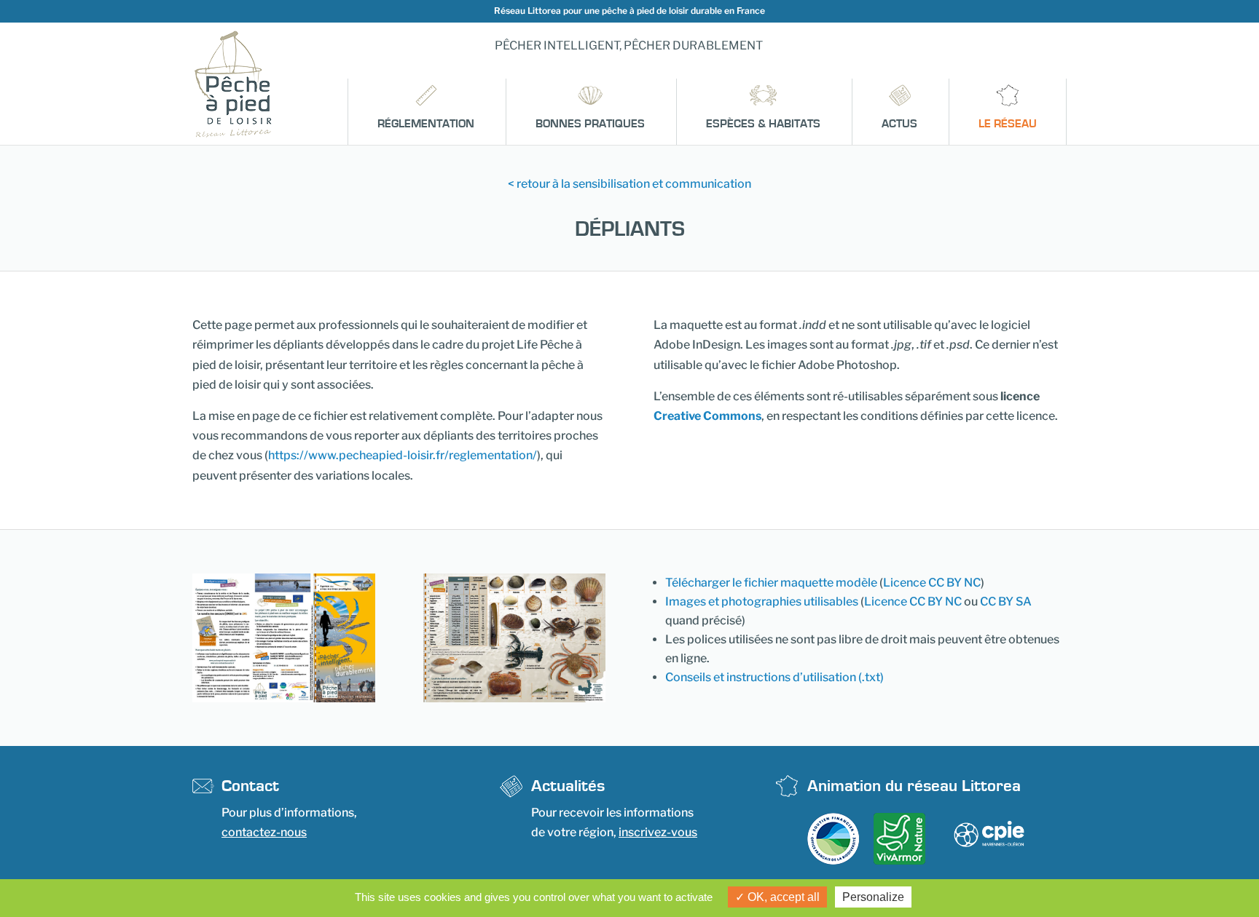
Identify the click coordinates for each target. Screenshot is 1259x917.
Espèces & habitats (763, 124)
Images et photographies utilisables (761, 601)
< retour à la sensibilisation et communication (629, 184)
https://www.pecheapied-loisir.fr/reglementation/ (402, 455)
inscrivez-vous (658, 832)
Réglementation (425, 124)
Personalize (873, 897)
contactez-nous (264, 832)
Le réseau (1007, 124)
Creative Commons (707, 416)
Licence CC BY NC (932, 583)
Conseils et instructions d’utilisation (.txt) (774, 677)
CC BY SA (1006, 601)
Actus (899, 124)
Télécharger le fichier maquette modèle (771, 583)
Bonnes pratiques (590, 124)
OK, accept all (782, 897)
